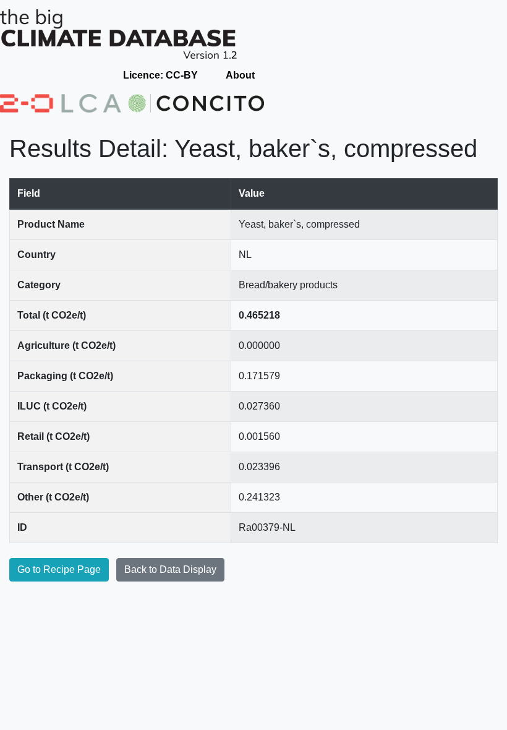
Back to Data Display (170, 569)
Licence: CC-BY (160, 75)
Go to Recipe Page (59, 569)
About (240, 75)
